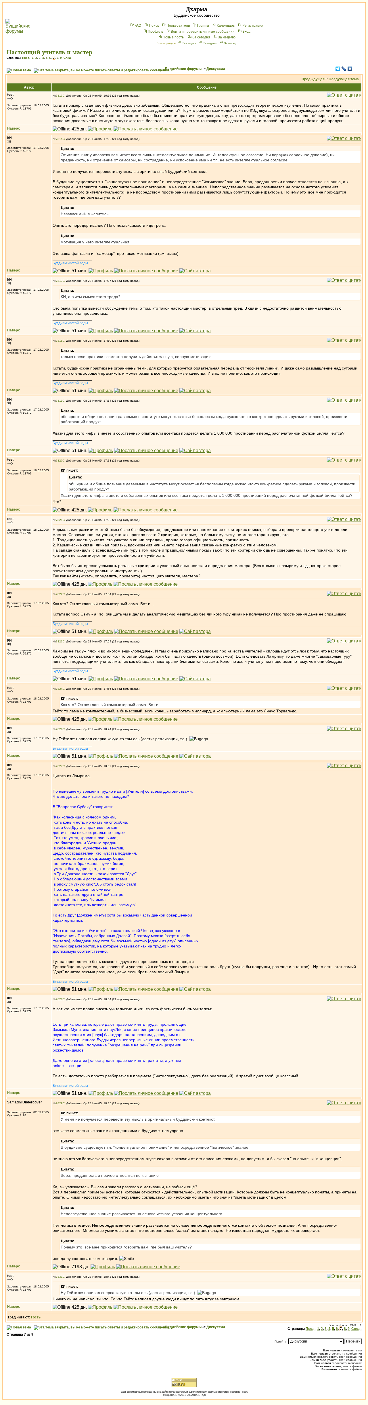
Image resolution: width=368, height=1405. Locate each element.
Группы (203, 26)
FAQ (138, 26)
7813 (59, 95)
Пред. (26, 57)
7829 (59, 1103)
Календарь (226, 26)
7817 (59, 280)
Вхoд (246, 32)
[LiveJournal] (344, 69)
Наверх (13, 128)
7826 (59, 729)
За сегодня (201, 37)
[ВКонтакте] (350, 69)
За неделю (226, 37)
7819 (59, 400)
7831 (59, 1276)
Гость (36, 1317)
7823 (59, 641)
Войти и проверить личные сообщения (203, 32)
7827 (59, 766)
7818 (59, 340)
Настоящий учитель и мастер (49, 52)
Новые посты (174, 37)
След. (68, 57)
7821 (59, 519)
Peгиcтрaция (252, 26)
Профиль (155, 32)
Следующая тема (344, 79)
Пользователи (178, 26)
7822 (59, 594)
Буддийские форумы (183, 69)
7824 (59, 688)
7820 (59, 460)
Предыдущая (313, 79)
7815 (59, 138)
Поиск (154, 26)
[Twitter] (338, 69)
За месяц (229, 43)
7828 (59, 999)
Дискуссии (215, 69)
